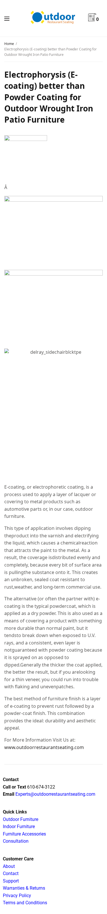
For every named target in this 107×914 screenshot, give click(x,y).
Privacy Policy (17, 895)
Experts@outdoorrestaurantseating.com (54, 794)
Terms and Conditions (25, 902)
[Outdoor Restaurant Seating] (53, 18)
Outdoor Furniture (20, 819)
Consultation (16, 841)
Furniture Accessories (24, 834)
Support (11, 881)
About (9, 866)
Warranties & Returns (24, 888)
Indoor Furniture (19, 826)
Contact (11, 873)
